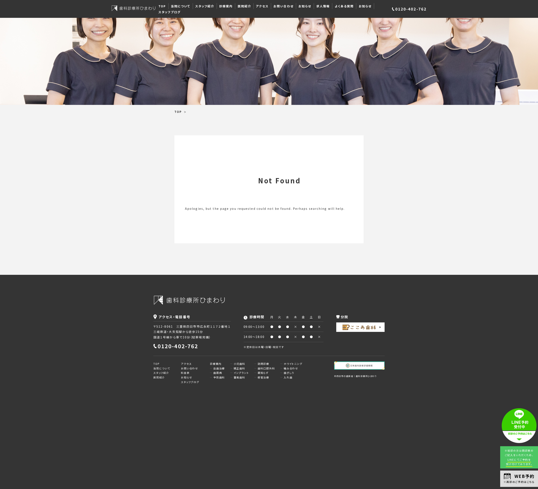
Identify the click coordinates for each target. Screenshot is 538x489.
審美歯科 (239, 377)
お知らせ (304, 6)
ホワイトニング (293, 363)
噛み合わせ (291, 368)
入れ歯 (288, 377)
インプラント (241, 372)
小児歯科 (239, 363)
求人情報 (323, 6)
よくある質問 (344, 6)
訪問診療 (263, 363)
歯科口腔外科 (266, 368)
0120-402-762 (411, 9)
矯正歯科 (239, 368)
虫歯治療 (219, 368)
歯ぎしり (289, 372)
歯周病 (217, 372)
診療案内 (226, 6)
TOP (162, 6)
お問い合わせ (283, 6)
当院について (180, 6)
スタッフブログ (169, 12)
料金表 (185, 372)
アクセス (262, 6)
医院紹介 (244, 6)
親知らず (263, 372)
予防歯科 (219, 377)
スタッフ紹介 (204, 6)
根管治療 (263, 377)
